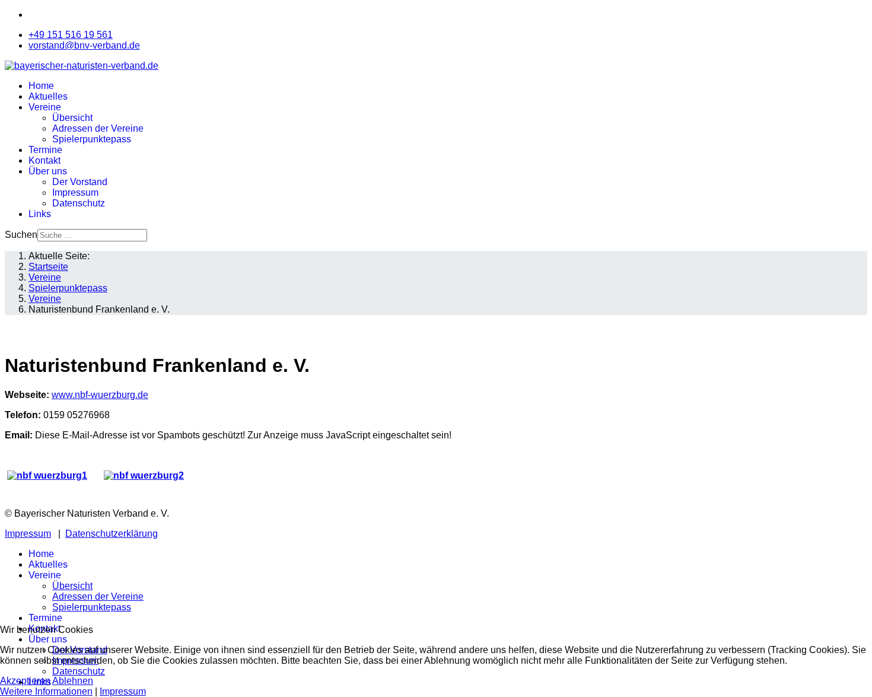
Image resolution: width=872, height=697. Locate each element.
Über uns (47, 171)
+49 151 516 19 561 (70, 35)
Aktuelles (48, 96)
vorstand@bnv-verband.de (84, 45)
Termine (45, 150)
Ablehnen (72, 681)
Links (39, 214)
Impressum (75, 192)
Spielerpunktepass (91, 139)
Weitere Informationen (46, 691)
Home (41, 86)
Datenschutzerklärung (111, 534)
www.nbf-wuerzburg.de (100, 395)
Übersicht (72, 118)
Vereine (44, 107)
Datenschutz (78, 203)
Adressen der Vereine (98, 128)
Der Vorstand (79, 182)
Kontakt (44, 160)
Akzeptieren (25, 681)
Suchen (21, 235)
